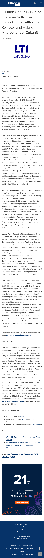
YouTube (36, 424)
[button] (22, 51)
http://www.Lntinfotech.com (13, 401)
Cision (26, 554)
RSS (37, 548)
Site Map (30, 548)
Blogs (31, 416)
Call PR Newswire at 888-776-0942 (22, 538)
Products (21, 527)
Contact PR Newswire (21, 524)
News (22, 416)
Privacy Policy (27, 545)
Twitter (24, 419)
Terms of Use (15, 545)
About (22, 529)
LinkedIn (34, 419)
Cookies (22, 551)
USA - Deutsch (7, 38)
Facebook (24, 422)
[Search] (41, 3)
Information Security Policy (15, 548)
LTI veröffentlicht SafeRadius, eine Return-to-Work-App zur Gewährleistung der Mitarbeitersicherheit (23, 445)
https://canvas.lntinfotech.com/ (18, 335)
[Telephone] (35, 3)
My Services (20, 532)
